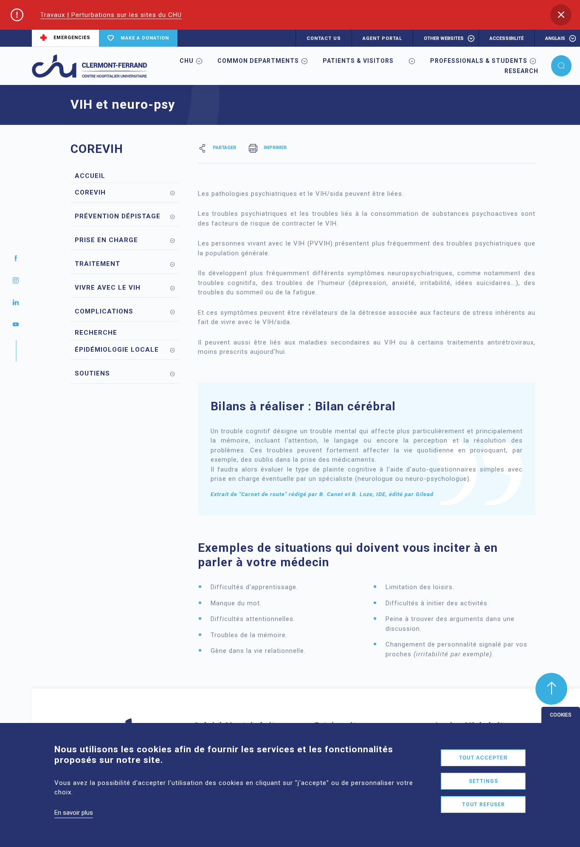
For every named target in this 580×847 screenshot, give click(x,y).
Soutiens (92, 373)
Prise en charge (106, 240)
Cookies (561, 715)
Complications (104, 311)
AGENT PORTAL (382, 38)
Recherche (96, 332)
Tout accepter (483, 758)
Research (521, 71)
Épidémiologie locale (117, 349)
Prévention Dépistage (117, 216)
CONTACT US (324, 38)
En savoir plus (73, 812)
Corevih (90, 192)
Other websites (444, 38)
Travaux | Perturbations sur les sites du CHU (111, 15)
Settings (483, 781)
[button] (561, 14)
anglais (555, 38)
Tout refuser (483, 804)
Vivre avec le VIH (108, 287)
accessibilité (507, 38)
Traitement (97, 264)
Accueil (90, 176)
